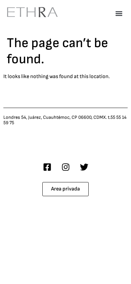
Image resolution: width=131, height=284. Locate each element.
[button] (118, 13)
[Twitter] (84, 166)
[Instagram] (65, 166)
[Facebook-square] (47, 166)
